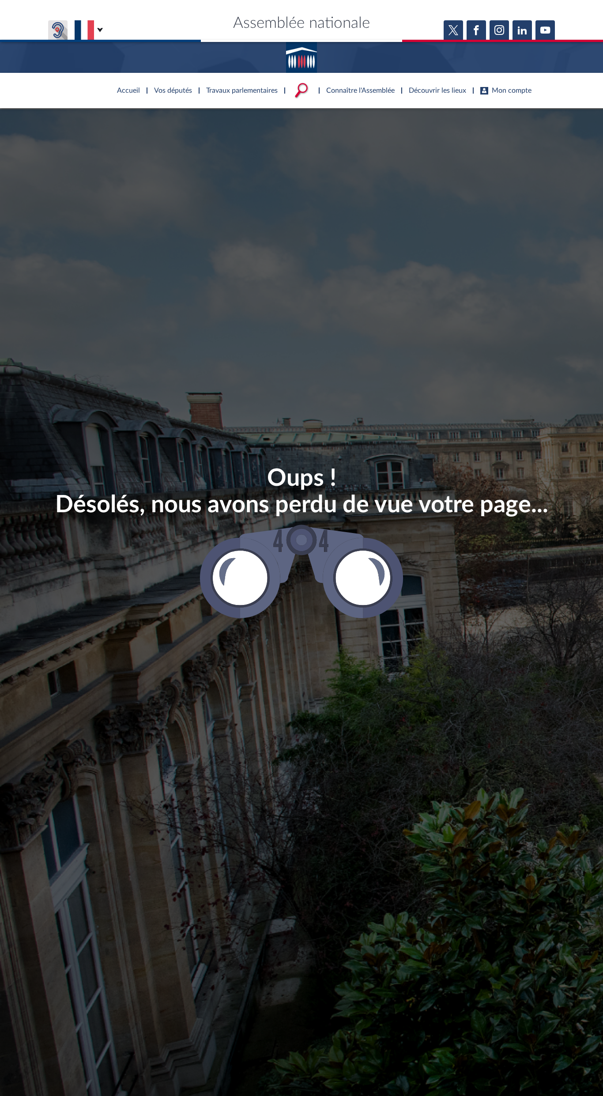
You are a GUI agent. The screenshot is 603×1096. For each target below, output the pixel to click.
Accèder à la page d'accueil (301, 54)
